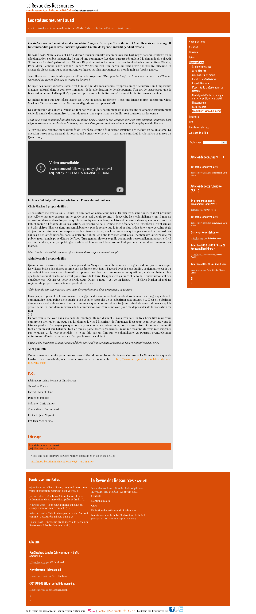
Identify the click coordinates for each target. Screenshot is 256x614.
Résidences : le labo (199, 127)
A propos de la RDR (198, 132)
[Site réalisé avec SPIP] (91, 611)
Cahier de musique (201, 66)
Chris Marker (77, 27)
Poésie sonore (199, 107)
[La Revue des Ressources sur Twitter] (181, 611)
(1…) (220, 157)
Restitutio (194, 116)
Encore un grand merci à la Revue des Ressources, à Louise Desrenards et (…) (58, 523)
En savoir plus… (129, 491)
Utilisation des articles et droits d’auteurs (113, 510)
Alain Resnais (63, 27)
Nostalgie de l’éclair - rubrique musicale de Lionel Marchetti (207, 97)
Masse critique (40, 10)
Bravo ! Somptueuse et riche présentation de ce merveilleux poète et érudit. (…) (57, 498)
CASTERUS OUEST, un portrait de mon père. (52, 583)
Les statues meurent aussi (44, 445)
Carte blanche (199, 70)
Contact (102, 611)
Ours (94, 505)
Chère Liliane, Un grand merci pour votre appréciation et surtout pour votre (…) (58, 489)
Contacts (96, 496)
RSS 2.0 (130, 611)
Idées (192, 57)
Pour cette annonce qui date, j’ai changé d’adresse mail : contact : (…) (56, 506)
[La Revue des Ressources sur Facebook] (172, 611)
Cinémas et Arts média (203, 75)
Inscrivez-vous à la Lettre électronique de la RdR (118, 515)
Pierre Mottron (59, 575)
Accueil (29, 10)
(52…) (195, 191)
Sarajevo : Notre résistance (205, 232)
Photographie (199, 102)
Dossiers (193, 52)
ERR (191, 122)
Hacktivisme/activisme (204, 79)
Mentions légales (100, 501)
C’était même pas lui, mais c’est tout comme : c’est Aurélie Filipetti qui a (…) (58, 515)
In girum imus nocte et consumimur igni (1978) (203, 202)
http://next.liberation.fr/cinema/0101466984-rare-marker (62, 461)
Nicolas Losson (60, 589)
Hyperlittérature (200, 83)
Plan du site (114, 611)
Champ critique (197, 41)
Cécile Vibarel (57, 562)
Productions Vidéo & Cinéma (61, 10)
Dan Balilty (211, 254)
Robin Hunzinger (214, 238)
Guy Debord (211, 209)
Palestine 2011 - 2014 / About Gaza (209, 264)
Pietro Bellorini (212, 270)
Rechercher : (195, 142)
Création (193, 47)
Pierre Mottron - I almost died (45, 569)
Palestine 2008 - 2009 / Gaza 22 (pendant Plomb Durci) (208, 247)
